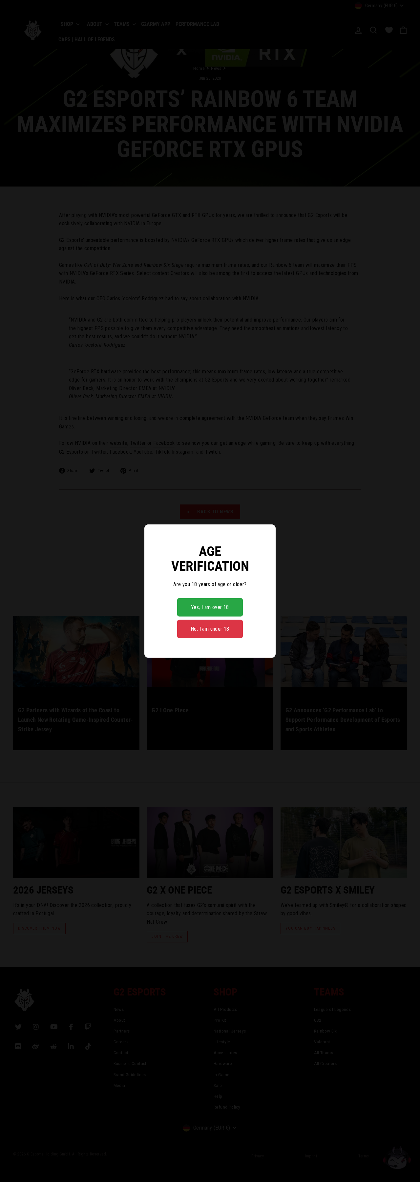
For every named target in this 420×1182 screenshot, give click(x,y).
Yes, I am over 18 (210, 607)
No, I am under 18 (210, 629)
